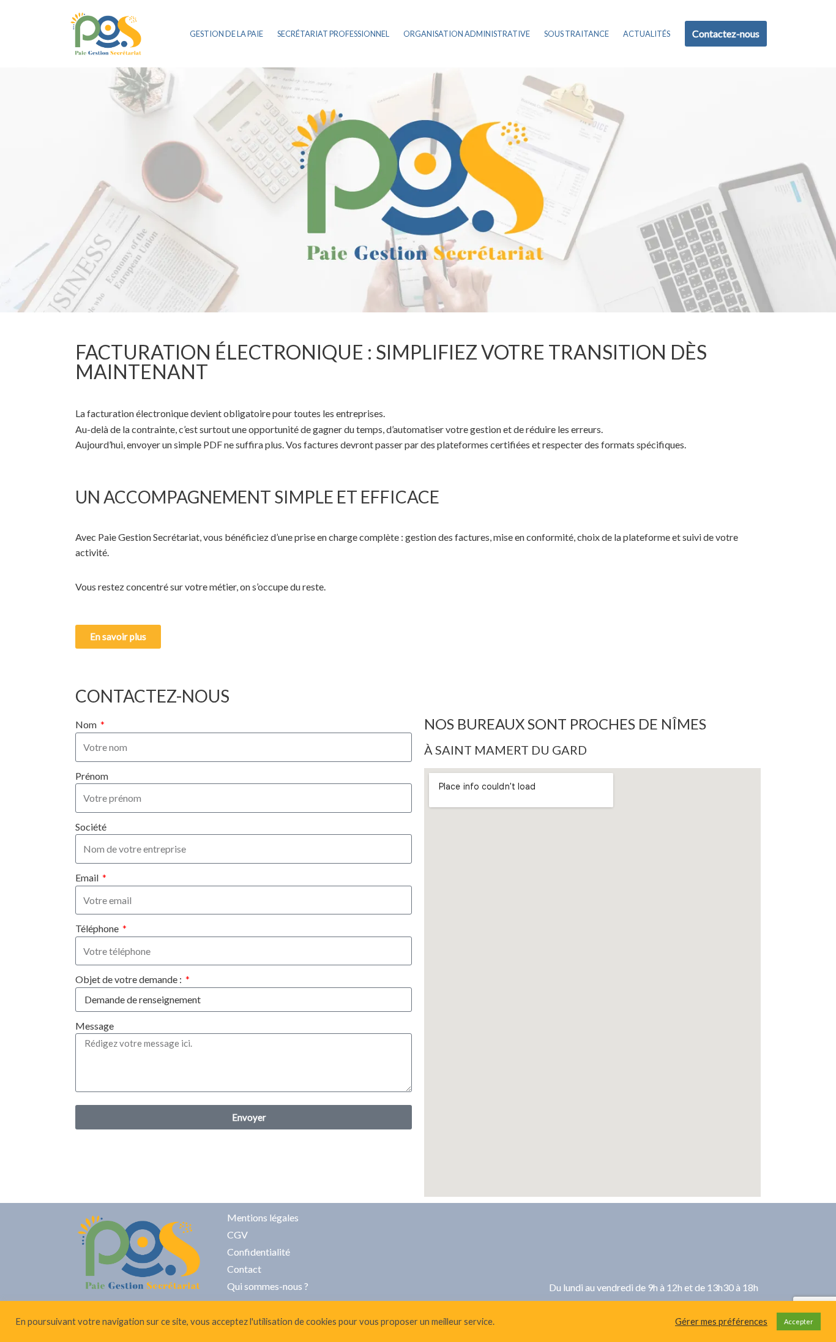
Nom (87, 724)
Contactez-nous (725, 33)
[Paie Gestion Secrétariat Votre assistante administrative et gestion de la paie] (106, 33)
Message (94, 1025)
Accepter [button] (798, 1321)
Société (90, 826)
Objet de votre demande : (129, 979)
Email (87, 877)
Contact (244, 1269)
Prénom (91, 776)
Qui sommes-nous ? (267, 1286)
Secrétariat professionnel (333, 34)
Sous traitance (576, 34)
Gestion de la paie (226, 34)
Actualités (646, 34)
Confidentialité (258, 1251)
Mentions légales (263, 1217)
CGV (237, 1234)
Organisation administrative (466, 34)
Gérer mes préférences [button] (721, 1321)
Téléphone (98, 928)
